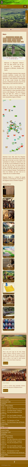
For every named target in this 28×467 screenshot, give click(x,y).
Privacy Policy (4, 424)
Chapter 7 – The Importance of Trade (10, 420)
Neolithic (19, 40)
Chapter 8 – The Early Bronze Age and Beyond (12, 422)
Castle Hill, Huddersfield (11, 57)
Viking (22, 41)
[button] (3, 18)
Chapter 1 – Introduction (7, 407)
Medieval (14, 40)
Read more (5, 363)
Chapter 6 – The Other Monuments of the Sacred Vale (13, 448)
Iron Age (5, 40)
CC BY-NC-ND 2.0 (13, 58)
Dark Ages (17, 37)
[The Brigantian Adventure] (14, 462)
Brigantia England (10, 37)
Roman (14, 41)
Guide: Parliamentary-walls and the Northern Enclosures (12, 20)
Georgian (9, 38)
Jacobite (9, 40)
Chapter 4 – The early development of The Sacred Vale (11, 413)
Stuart (18, 41)
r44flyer (20, 57)
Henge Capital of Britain (17, 38)
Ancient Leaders (5, 399)
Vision (2, 426)
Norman (4, 41)
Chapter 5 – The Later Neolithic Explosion (11, 415)
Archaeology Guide (6, 401)
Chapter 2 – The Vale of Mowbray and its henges (13, 408)
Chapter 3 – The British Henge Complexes (11, 410)
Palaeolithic (9, 41)
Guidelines (3, 403)
